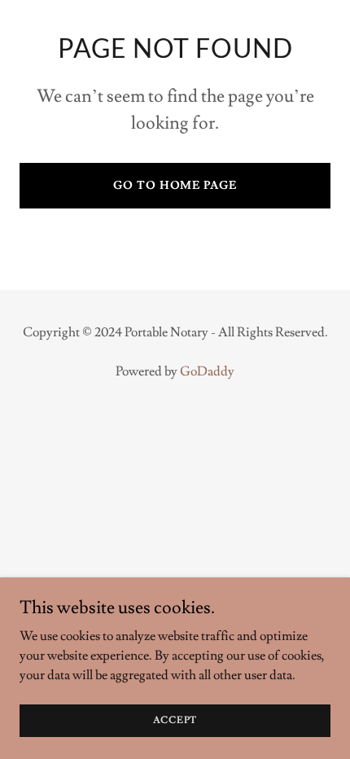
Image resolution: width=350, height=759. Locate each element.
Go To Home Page (174, 185)
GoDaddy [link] (207, 371)
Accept (175, 720)
